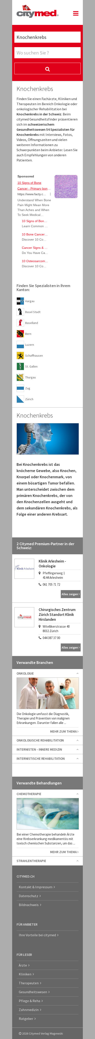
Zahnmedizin (29, 1009)
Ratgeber (26, 1018)
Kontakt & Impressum (36, 887)
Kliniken (26, 974)
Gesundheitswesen (33, 992)
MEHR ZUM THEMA (63, 731)
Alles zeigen (70, 594)
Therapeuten (29, 983)
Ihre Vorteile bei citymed (38, 935)
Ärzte (23, 965)
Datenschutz (29, 896)
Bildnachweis (29, 904)
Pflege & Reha (30, 1001)
